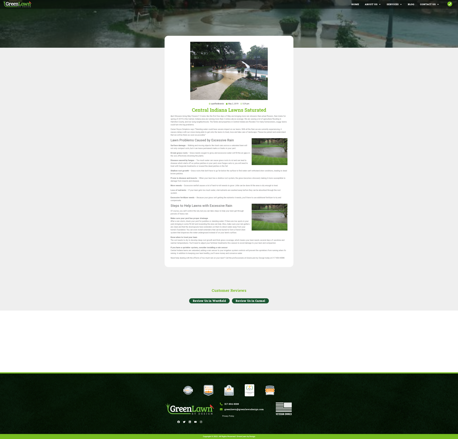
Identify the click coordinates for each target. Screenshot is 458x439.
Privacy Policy (228, 416)
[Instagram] (201, 421)
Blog (411, 4)
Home (355, 4)
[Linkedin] (189, 421)
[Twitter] (184, 421)
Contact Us (428, 4)
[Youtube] (195, 421)
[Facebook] (178, 421)
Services (393, 4)
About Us (371, 4)
